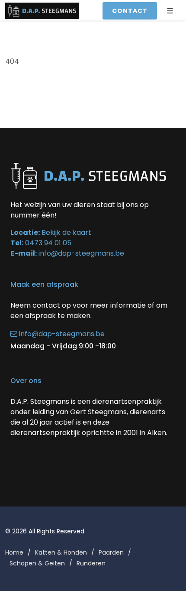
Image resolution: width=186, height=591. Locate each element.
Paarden (111, 552)
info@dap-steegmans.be (81, 253)
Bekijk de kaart (65, 232)
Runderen (91, 563)
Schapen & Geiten (37, 563)
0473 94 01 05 (48, 243)
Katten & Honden (61, 552)
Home (14, 552)
